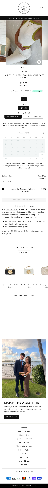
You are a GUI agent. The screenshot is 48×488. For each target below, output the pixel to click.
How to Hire (24, 435)
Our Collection (24, 431)
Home (23, 71)
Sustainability (24, 442)
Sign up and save (23, 472)
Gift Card (24, 457)
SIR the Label (12, 209)
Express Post (13, 117)
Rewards (24, 465)
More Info (25, 191)
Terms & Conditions (24, 446)
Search (24, 428)
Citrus (24, 108)
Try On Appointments (24, 439)
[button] (24, 486)
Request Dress (24, 461)
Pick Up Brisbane (33, 117)
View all (24, 252)
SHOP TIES (11, 417)
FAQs (24, 454)
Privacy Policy (24, 450)
